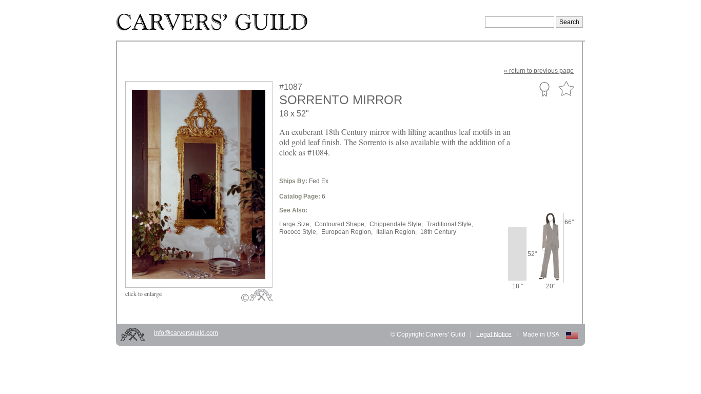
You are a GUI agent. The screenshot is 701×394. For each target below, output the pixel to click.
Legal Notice (494, 334)
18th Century (438, 231)
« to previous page (539, 70)
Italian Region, (396, 231)
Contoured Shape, (340, 224)
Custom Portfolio (544, 88)
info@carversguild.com (186, 332)
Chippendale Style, (396, 224)
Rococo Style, (298, 231)
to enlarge (143, 293)
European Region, (347, 231)
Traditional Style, (449, 224)
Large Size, (295, 224)
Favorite (566, 89)
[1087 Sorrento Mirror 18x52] (205, 263)
